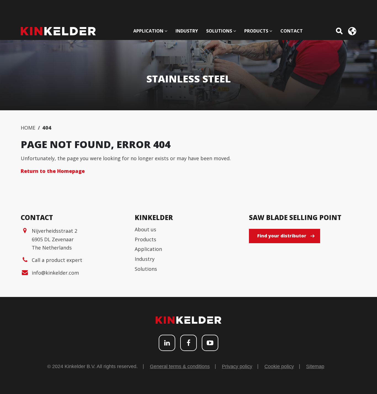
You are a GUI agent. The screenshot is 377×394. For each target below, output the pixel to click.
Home (28, 127)
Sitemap (315, 366)
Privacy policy (237, 366)
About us (145, 229)
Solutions (146, 269)
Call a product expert (57, 260)
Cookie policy (279, 366)
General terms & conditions (180, 366)
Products (145, 239)
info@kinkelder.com (55, 272)
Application (148, 249)
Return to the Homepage (53, 171)
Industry (145, 259)
